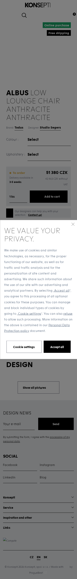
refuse (67, 313)
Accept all (61, 290)
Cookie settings (29, 313)
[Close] (73, 224)
